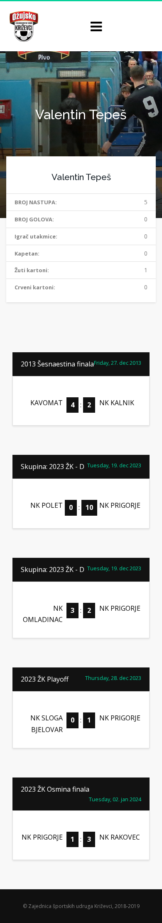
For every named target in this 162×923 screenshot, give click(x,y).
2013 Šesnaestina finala (57, 364)
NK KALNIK (116, 402)
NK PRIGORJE (119, 505)
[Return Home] (23, 26)
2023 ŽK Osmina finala (55, 789)
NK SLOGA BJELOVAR (46, 723)
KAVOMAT (46, 402)
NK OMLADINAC (43, 614)
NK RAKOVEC (119, 837)
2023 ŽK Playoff (45, 679)
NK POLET (46, 505)
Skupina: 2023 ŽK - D (52, 466)
